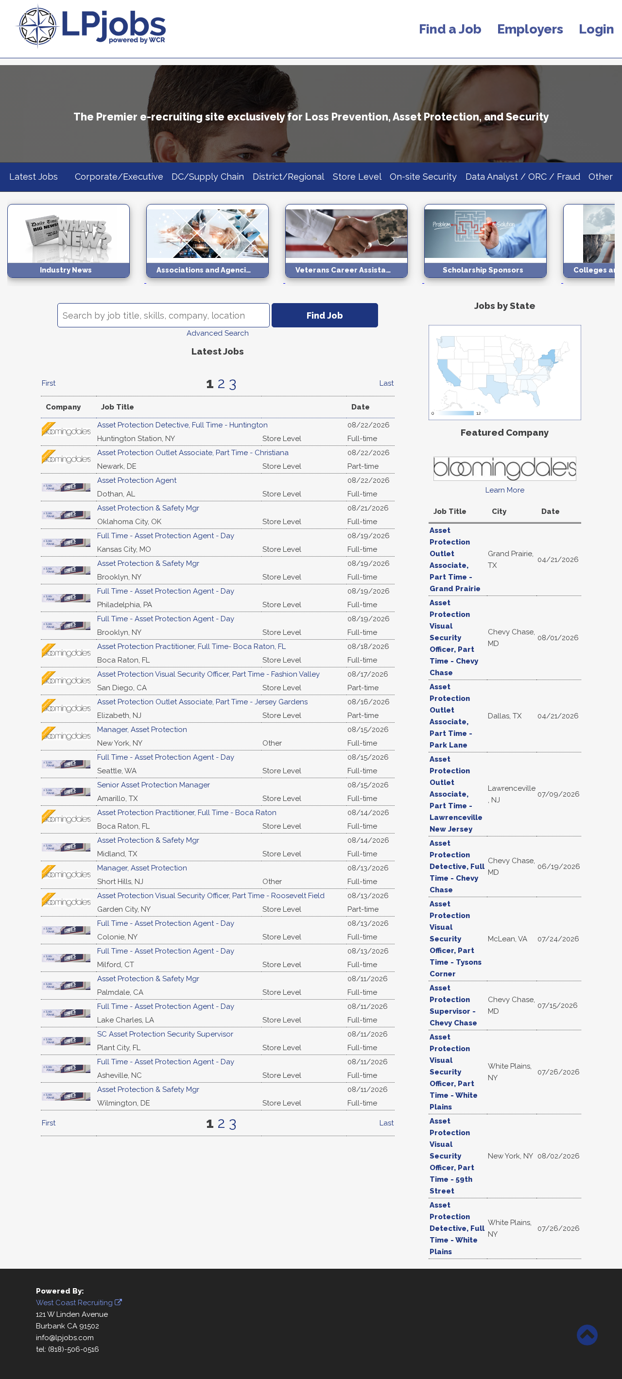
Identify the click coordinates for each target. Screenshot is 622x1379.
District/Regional (288, 176)
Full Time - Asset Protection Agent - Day (165, 535)
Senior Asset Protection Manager (153, 785)
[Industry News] (76, 280)
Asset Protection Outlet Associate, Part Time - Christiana (193, 452)
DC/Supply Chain (208, 176)
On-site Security (423, 176)
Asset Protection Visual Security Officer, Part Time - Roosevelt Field (211, 895)
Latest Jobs (33, 176)
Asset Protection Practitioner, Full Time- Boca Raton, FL (191, 646)
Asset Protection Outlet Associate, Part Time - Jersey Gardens (202, 702)
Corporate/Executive (119, 176)
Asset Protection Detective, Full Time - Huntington (182, 425)
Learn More (504, 490)
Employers (530, 28)
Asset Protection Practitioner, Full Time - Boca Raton (186, 812)
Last (387, 383)
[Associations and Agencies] (215, 280)
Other (600, 176)
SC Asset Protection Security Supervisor (165, 1034)
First (48, 383)
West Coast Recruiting (75, 1302)
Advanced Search (218, 333)
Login (596, 28)
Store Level (357, 176)
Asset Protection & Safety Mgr (148, 508)
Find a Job (450, 28)
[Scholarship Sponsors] (493, 280)
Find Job (325, 315)
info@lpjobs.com (65, 1337)
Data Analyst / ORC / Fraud (523, 176)
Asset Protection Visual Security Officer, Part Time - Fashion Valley (208, 674)
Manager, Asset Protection (142, 729)
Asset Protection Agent (136, 480)
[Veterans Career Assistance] (354, 280)
